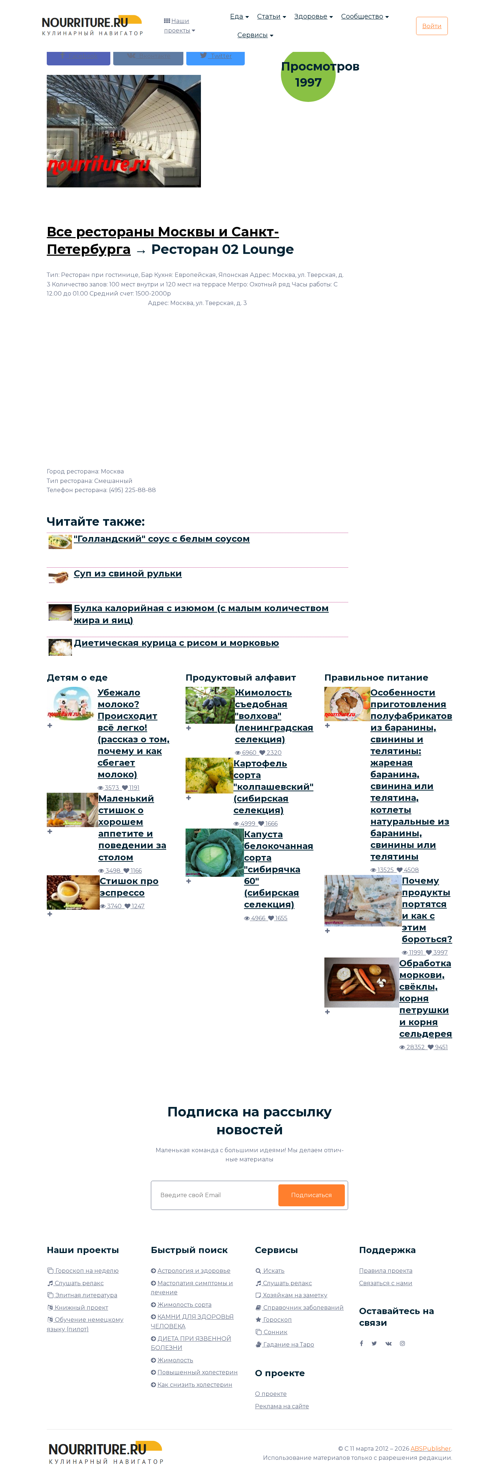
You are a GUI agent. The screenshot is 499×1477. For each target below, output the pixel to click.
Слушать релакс (78, 1283)
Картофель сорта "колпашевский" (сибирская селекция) (273, 786)
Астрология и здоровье (194, 1270)
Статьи (269, 16)
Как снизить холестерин (194, 1384)
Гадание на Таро (288, 1344)
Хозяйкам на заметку (294, 1295)
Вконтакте (153, 56)
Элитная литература (85, 1295)
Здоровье (310, 16)
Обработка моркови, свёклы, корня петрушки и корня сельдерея (425, 998)
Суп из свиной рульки (128, 573)
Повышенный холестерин (197, 1372)
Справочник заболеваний (303, 1307)
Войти (432, 26)
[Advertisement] (198, 203)
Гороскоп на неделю (86, 1270)
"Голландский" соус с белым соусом (162, 538)
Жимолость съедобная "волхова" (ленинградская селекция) (274, 716)
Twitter (220, 56)
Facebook (82, 56)
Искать (273, 1270)
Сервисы (252, 35)
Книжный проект (80, 1307)
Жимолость (175, 1360)
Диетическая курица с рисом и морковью (176, 642)
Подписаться (311, 1195)
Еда (236, 16)
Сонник (274, 1332)
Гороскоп (277, 1319)
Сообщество (362, 16)
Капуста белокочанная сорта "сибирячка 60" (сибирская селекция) (278, 869)
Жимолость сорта (184, 1304)
